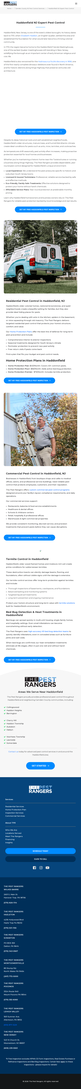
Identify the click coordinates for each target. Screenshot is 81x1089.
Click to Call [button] (40, 859)
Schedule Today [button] (40, 851)
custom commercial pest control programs (49, 490)
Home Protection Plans (21, 332)
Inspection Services (14, 813)
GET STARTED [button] (39, 766)
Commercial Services (15, 816)
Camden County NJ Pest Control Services (30, 8)
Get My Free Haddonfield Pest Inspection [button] (39, 132)
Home (9, 8)
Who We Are (11, 830)
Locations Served (13, 833)
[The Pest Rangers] (10, 3)
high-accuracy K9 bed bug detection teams (48, 631)
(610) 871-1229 (10, 1025)
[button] (76, 3)
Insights (9, 843)
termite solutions (67, 603)
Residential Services (14, 806)
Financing (9, 839)
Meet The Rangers (14, 836)
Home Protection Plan (15, 810)
